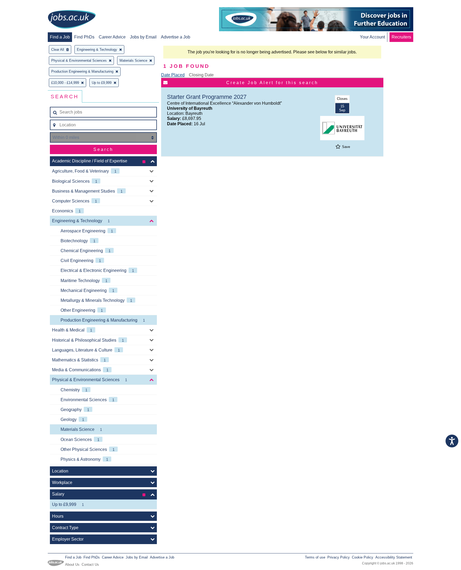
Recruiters (401, 37)
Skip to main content (21, 4)
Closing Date (201, 75)
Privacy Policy (338, 557)
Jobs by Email (143, 37)
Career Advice (112, 37)
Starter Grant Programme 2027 (207, 96)
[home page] (72, 19)
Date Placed (173, 75)
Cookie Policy (362, 557)
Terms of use (315, 557)
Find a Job (60, 37)
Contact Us (90, 565)
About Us (72, 565)
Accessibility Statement (393, 557)
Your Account (372, 37)
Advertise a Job (175, 37)
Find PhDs (84, 37)
